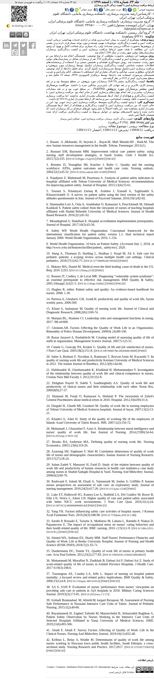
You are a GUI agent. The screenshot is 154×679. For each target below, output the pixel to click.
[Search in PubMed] (125, 11)
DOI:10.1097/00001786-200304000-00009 (115, 350)
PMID (100, 159)
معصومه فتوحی (146, 9)
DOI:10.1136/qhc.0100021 (92, 283)
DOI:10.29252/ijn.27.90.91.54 (61, 436)
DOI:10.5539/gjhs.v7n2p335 (81, 159)
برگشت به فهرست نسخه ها (29, 2)
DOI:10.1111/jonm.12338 (113, 488)
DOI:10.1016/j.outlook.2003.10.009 (88, 172)
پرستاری (102, 126)
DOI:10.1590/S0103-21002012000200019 (124, 554)
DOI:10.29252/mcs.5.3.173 (95, 594)
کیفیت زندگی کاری (123, 118)
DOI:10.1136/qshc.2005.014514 (83, 581)
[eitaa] (14, 52)
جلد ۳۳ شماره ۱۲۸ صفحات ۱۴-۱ (60, 2)
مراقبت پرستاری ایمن (92, 118)
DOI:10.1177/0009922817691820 (101, 261)
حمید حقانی (86, 9)
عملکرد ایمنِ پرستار (70, 118)
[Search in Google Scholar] (130, 11)
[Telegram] (14, 45)
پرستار (108, 118)
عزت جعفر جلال (113, 9)
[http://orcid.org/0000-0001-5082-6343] (77, 11)
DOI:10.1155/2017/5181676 (139, 647)
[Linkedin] (6, 45)
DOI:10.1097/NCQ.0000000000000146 (66, 505)
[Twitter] (23, 45)
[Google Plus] (23, 52)
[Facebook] (32, 45)
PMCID (110, 159)
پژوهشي (133, 126)
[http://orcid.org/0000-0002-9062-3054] (135, 11)
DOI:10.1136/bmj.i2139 (81, 270)
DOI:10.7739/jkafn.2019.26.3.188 (118, 515)
